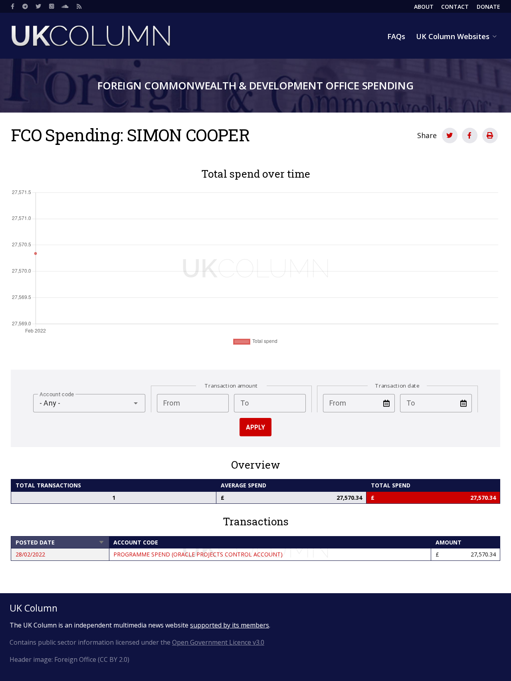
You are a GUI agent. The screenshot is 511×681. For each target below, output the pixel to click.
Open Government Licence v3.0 (218, 642)
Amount (448, 542)
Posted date (60, 542)
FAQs (396, 36)
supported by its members (229, 625)
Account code (135, 542)
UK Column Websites (452, 36)
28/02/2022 (30, 554)
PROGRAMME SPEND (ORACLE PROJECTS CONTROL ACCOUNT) (198, 554)
